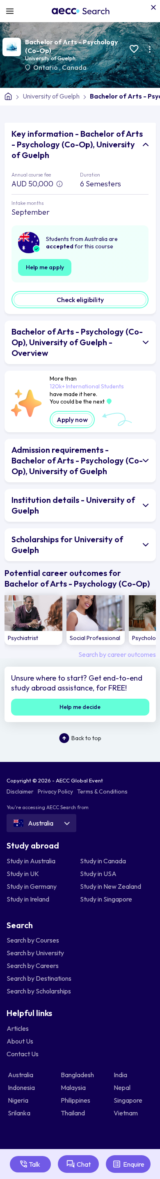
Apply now (72, 419)
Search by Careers (33, 965)
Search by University (35, 953)
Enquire (133, 1164)
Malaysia (74, 1087)
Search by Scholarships (39, 991)
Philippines (76, 1100)
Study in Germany (32, 886)
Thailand (73, 1113)
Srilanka (20, 1113)
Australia (21, 1075)
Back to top (86, 738)
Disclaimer (20, 791)
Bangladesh (78, 1075)
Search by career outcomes (117, 654)
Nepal (123, 1087)
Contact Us (23, 1054)
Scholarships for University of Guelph (67, 544)
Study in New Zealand (110, 886)
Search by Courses (33, 940)
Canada (74, 67)
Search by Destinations (39, 978)
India (121, 1075)
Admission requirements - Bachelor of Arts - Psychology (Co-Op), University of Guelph (77, 460)
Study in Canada (103, 861)
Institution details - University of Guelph (73, 505)
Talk (34, 1164)
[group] (34, 620)
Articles (18, 1028)
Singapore (129, 1100)
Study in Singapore (106, 899)
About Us (20, 1041)
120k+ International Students (87, 386)
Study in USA (98, 873)
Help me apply (45, 267)
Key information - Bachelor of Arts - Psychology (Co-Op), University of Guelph (77, 144)
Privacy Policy (55, 791)
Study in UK (23, 873)
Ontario (46, 67)
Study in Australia (31, 861)
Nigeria (19, 1100)
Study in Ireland (28, 899)
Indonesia (22, 1087)
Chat (84, 1164)
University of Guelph (50, 58)
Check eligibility (80, 300)
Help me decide (80, 707)
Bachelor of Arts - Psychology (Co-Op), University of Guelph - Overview (77, 342)
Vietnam (126, 1113)
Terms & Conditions (102, 791)
